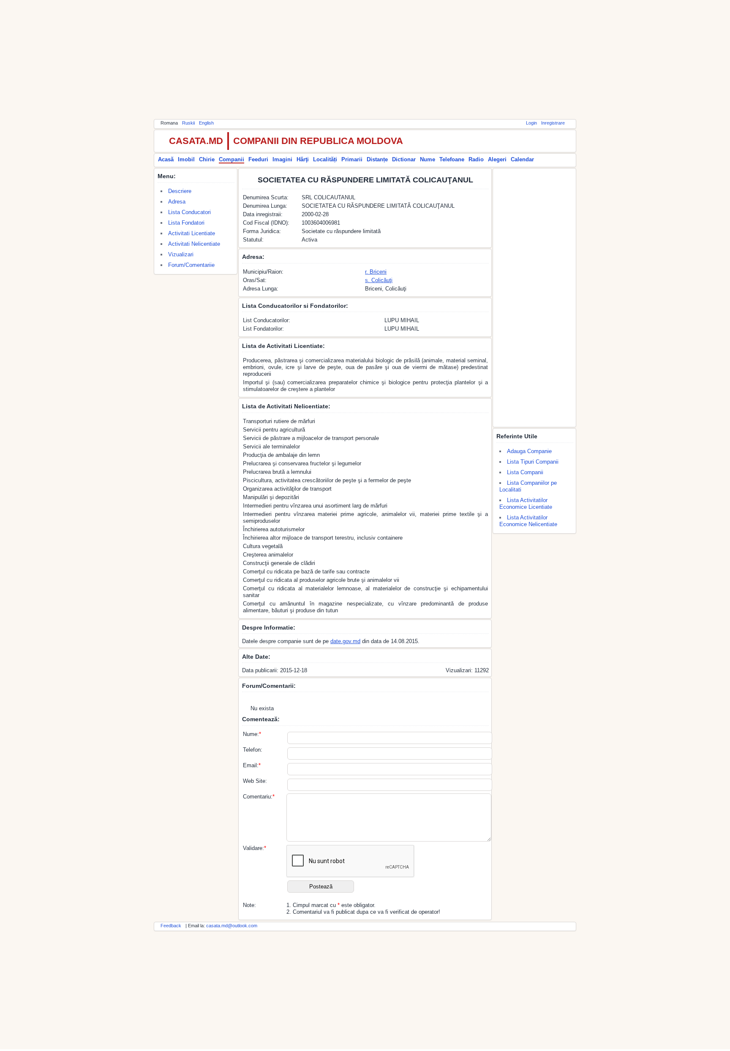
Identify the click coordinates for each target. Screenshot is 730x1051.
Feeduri (258, 159)
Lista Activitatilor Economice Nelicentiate (528, 520)
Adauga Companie (529, 451)
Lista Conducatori (189, 212)
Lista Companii (525, 472)
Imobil (186, 159)
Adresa (176, 201)
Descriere (179, 191)
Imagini (282, 159)
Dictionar (404, 159)
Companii (231, 159)
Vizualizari (180, 254)
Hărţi (303, 159)
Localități (325, 159)
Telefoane (451, 159)
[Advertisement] (365, 59)
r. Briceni (376, 272)
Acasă (166, 159)
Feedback (171, 925)
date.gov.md (345, 641)
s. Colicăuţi (378, 280)
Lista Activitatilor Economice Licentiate (525, 503)
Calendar (522, 159)
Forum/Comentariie (191, 265)
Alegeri (497, 159)
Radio (476, 159)
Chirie (207, 159)
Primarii (351, 159)
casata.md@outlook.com (231, 925)
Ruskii (188, 122)
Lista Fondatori (186, 223)
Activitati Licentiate (191, 233)
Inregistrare (553, 122)
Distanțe (377, 159)
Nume (427, 159)
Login (531, 122)
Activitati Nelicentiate (194, 244)
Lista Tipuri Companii (532, 462)
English (206, 122)
